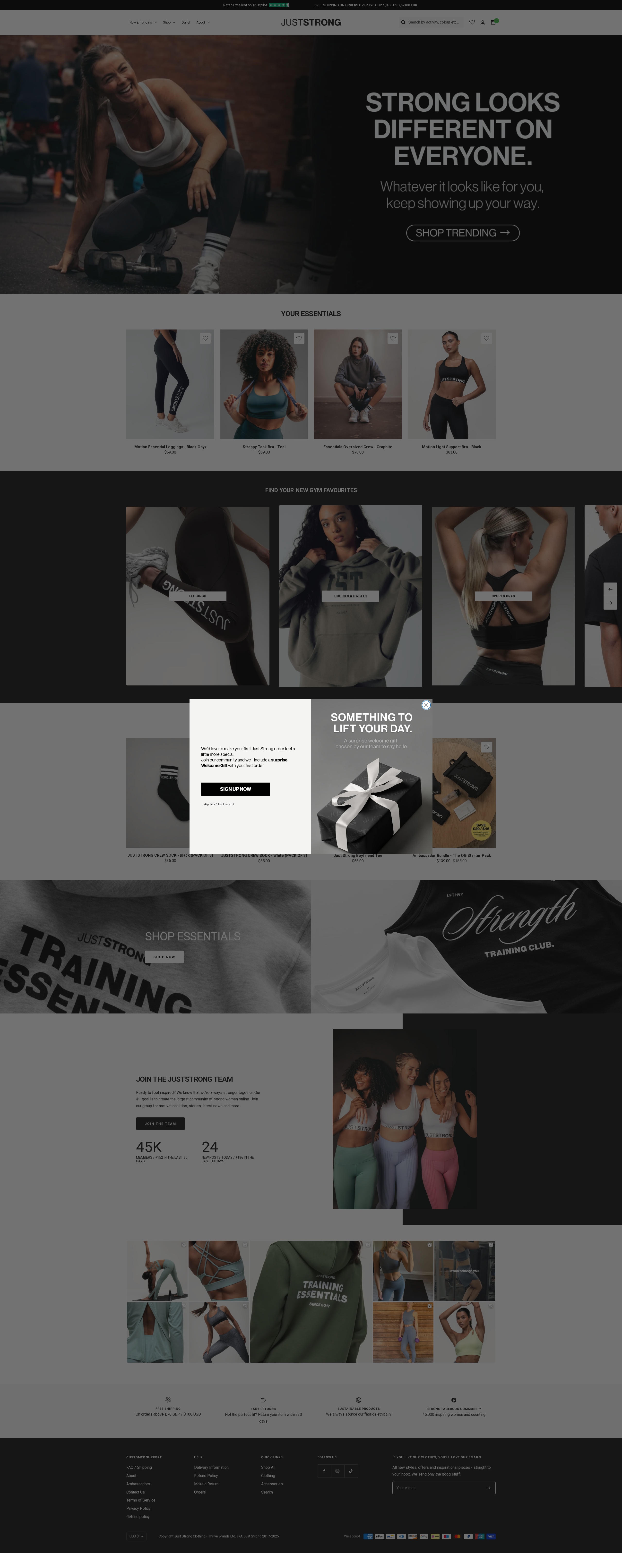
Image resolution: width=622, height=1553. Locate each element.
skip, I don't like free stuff (219, 804)
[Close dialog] (426, 705)
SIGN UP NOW (235, 789)
